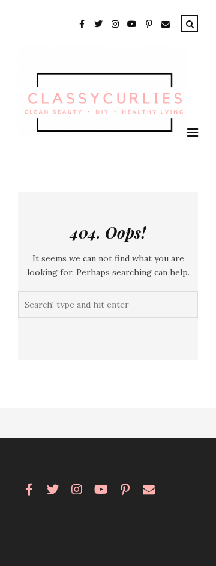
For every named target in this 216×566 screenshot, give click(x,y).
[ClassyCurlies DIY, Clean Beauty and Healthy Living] (102, 136)
